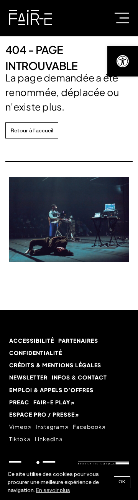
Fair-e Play (51, 402)
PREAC (19, 402)
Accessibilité (31, 340)
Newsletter (28, 377)
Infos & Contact (79, 377)
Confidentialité (35, 352)
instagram (50, 426)
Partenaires (78, 340)
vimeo (18, 426)
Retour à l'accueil (32, 130)
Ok (122, 482)
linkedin (47, 438)
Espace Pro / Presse (42, 414)
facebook (87, 426)
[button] (122, 61)
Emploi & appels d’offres (51, 389)
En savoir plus (53, 490)
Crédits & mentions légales (55, 365)
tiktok (18, 438)
